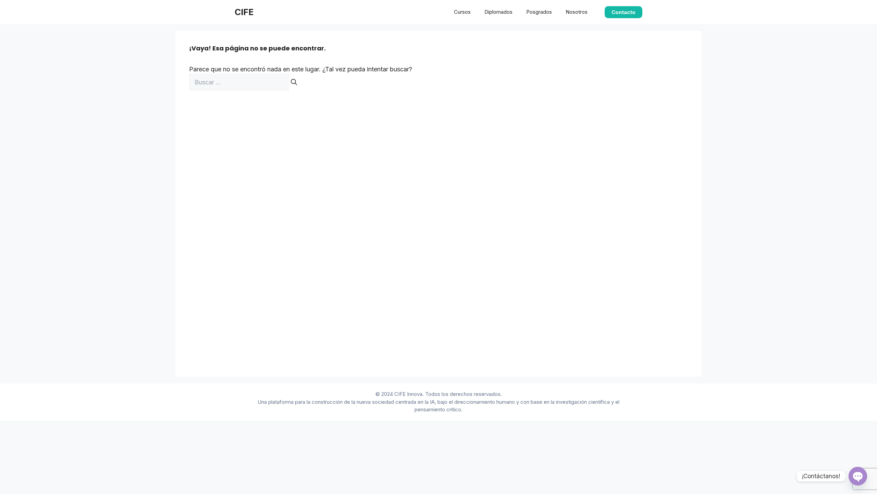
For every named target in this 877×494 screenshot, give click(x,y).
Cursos (462, 12)
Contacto (623, 12)
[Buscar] (294, 82)
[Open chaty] (858, 476)
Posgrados (539, 12)
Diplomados (498, 12)
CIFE (244, 12)
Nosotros (577, 12)
